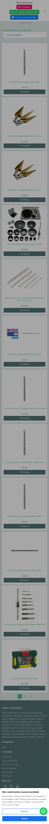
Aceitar (24, 819)
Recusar (24, 811)
